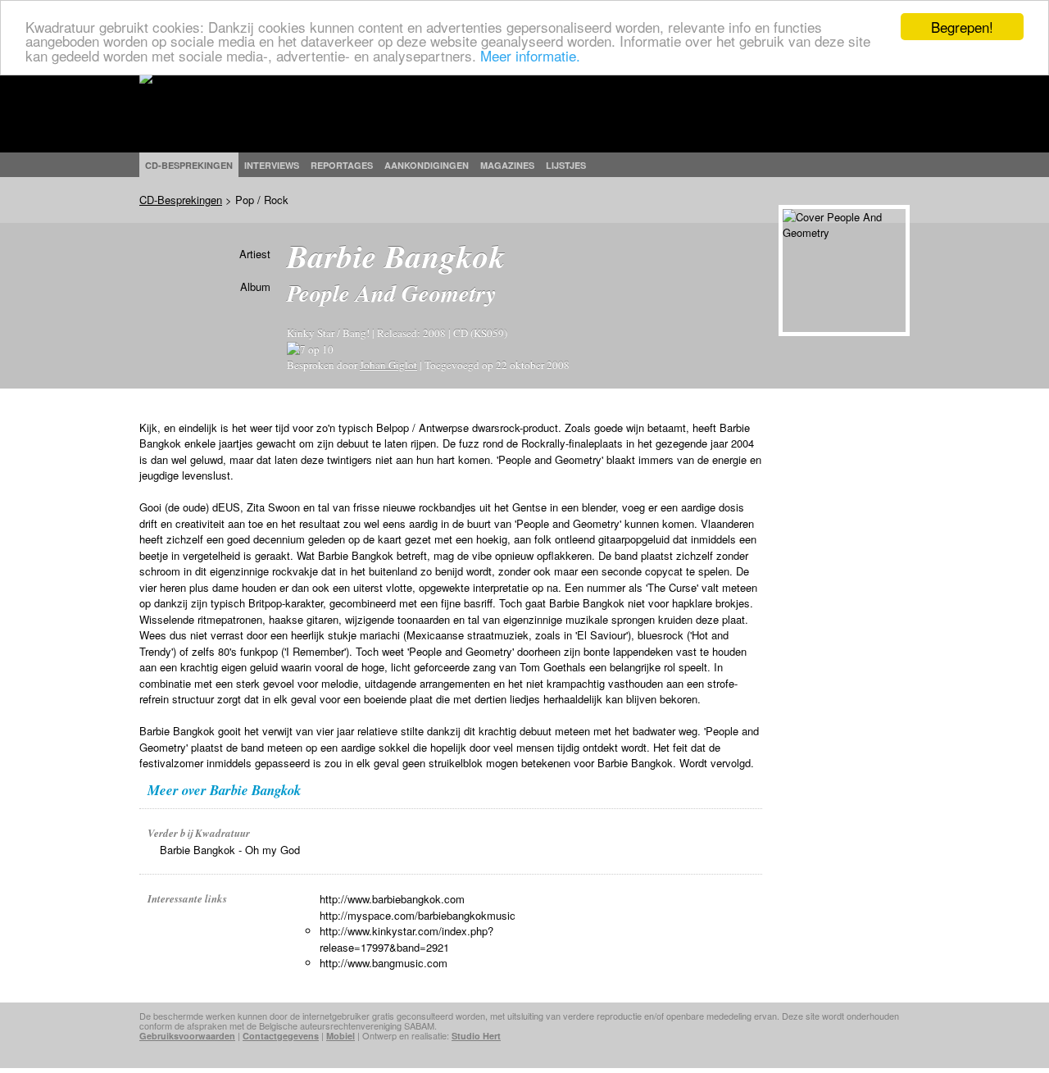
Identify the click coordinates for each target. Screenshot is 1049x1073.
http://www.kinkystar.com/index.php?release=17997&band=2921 (406, 939)
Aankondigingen (426, 165)
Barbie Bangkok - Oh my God (230, 849)
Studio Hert (476, 1036)
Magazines (507, 165)
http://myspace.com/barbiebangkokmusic (417, 915)
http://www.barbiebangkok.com (392, 899)
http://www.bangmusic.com (383, 963)
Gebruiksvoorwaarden (187, 1036)
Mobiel (340, 1036)
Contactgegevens (281, 1036)
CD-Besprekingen (180, 199)
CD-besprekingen (189, 165)
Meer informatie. (530, 55)
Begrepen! (962, 26)
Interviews (271, 165)
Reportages (342, 165)
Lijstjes (566, 165)
